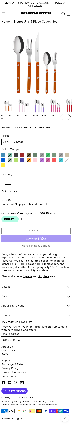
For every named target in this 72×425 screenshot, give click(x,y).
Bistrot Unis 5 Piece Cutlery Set (35, 21)
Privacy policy (46, 402)
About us (7, 347)
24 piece (43, 276)
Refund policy (10, 376)
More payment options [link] (36, 246)
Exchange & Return (13, 364)
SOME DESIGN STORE (22, 398)
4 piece (27, 276)
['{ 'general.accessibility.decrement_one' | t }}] (2, 181)
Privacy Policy (10, 368)
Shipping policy (27, 405)
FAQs (4, 354)
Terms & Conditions (13, 372)
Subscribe (9, 340)
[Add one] (13, 181)
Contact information (47, 405)
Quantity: (7, 175)
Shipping (19, 204)
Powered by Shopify (11, 402)
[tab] (2, 115)
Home (5, 21)
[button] (63, 14)
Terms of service (9, 405)
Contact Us (8, 351)
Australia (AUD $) (10, 419)
